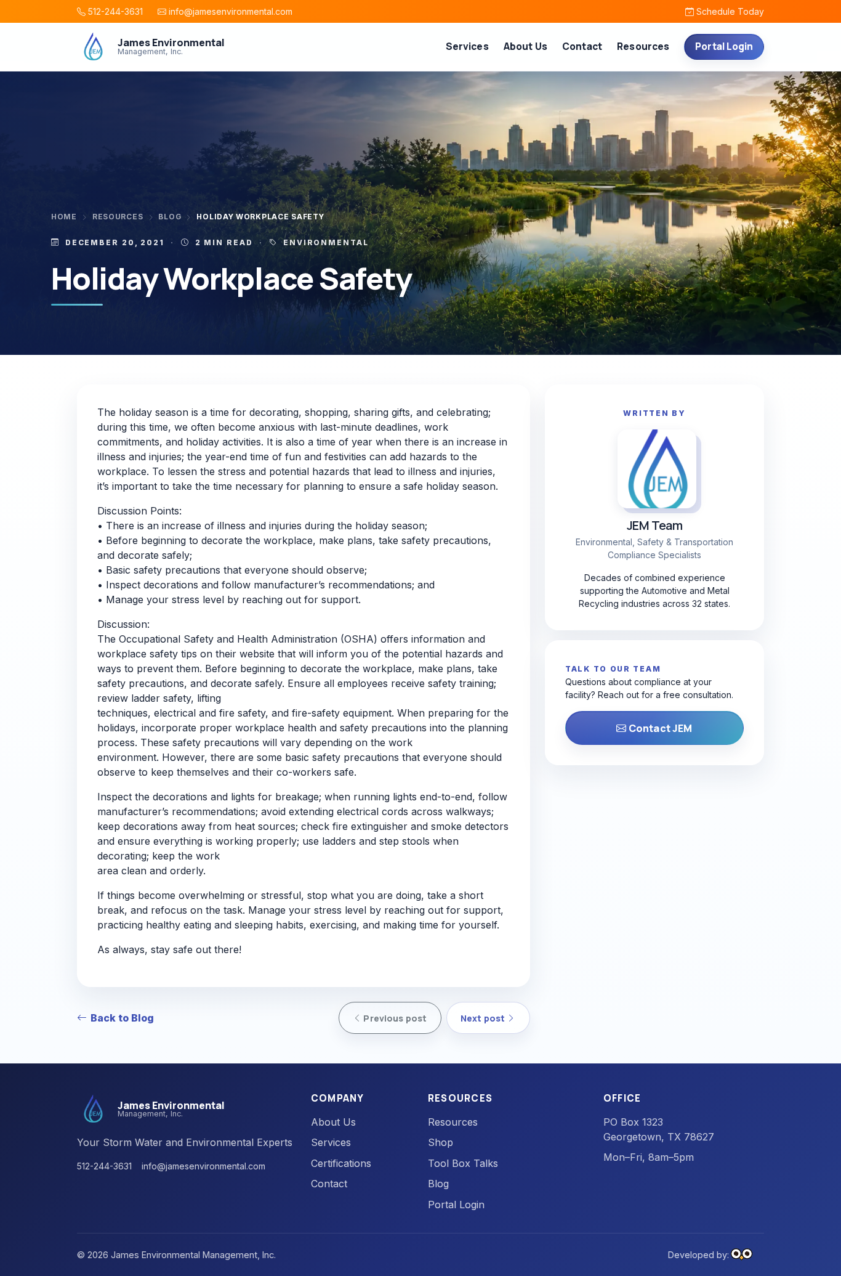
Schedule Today (729, 11)
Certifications (341, 1163)
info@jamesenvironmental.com (229, 11)
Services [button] (467, 46)
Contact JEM (660, 728)
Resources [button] (643, 46)
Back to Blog (122, 1018)
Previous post (394, 1018)
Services (331, 1142)
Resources (117, 217)
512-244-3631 (114, 11)
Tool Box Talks (463, 1163)
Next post (484, 1018)
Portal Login (724, 46)
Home (64, 217)
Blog (169, 217)
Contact (582, 46)
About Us (525, 46)
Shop (440, 1142)
